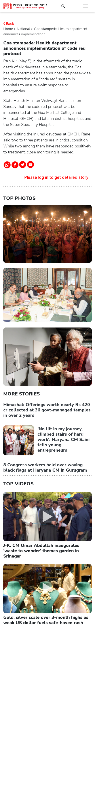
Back (10, 23)
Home (8, 28)
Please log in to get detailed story (56, 177)
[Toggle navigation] (86, 6)
